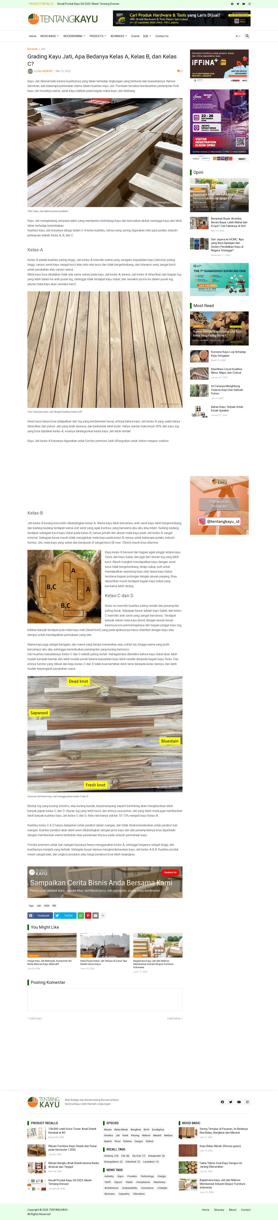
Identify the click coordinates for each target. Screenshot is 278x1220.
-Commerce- (147, 1188)
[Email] (95, 915)
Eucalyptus (158, 1129)
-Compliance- (143, 1182)
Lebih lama (173, 1018)
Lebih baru (36, 1018)
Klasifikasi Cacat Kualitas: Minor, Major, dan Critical (227, 371)
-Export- (118, 1182)
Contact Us (162, 36)
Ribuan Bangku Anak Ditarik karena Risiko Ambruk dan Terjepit (73, 1165)
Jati (43, 49)
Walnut (149, 1141)
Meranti (157, 1135)
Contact (246, 1209)
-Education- (139, 1193)
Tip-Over (138, 1155)
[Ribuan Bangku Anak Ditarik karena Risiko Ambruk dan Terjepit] (36, 1167)
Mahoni (146, 1135)
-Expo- (120, 1176)
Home (32, 36)
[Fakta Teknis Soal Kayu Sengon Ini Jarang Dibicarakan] (188, 1167)
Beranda (32, 49)
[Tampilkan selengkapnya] (103, 915)
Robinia (127, 1141)
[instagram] (249, 4)
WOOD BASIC (48, 36)
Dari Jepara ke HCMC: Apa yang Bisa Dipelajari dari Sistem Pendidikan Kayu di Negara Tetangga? (227, 245)
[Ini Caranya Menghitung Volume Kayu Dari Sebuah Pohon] (199, 390)
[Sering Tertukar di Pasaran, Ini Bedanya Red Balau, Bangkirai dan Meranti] (188, 1133)
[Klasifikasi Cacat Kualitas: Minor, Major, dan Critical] (199, 373)
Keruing (135, 1135)
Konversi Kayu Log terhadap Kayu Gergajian (228, 353)
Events (135, 36)
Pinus (117, 1141)
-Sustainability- (130, 1188)
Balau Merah (121, 1129)
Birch (146, 1129)
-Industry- (109, 1176)
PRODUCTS (96, 36)
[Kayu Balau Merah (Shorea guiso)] (188, 1150)
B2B (145, 36)
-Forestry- (132, 1176)
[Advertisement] (104, 474)
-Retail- (129, 1182)
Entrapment (156, 1155)
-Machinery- (159, 1182)
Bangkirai (136, 1129)
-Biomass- (109, 1193)
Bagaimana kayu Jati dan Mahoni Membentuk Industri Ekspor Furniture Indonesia (153, 964)
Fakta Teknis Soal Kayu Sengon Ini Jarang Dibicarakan (221, 1165)
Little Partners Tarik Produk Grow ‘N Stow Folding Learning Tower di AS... (100, 3)
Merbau (168, 1135)
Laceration (151, 1161)
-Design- (161, 1176)
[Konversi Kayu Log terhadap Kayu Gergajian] (199, 356)
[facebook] (232, 4)
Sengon (138, 1141)
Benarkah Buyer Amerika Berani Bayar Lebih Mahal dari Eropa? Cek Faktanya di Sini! (229, 222)
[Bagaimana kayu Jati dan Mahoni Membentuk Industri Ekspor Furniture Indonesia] (188, 1184)
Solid (46, 905)
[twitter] (238, 4)
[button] (238, 36)
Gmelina (108, 1135)
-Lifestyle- (162, 1188)
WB (54, 905)
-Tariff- (107, 1182)
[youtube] (243, 4)
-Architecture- (111, 1188)
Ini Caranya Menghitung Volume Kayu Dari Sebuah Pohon (227, 389)
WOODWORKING (72, 36)
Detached (133, 1161)
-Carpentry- (124, 1193)
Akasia (108, 1129)
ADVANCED (117, 36)
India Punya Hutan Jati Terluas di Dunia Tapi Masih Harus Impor (103, 962)
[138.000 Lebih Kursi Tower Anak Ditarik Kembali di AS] (36, 1133)
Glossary (219, 1209)
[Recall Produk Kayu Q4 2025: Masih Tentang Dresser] (36, 1185)
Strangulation (113, 1161)
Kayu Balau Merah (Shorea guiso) (220, 1146)
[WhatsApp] (81, 915)
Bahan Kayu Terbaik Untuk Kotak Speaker (227, 408)
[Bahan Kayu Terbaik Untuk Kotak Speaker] (199, 411)
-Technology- (147, 1176)
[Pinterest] (88, 915)
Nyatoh (108, 1141)
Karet (125, 1135)
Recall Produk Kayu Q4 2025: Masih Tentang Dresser (70, 1182)
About (232, 1209)
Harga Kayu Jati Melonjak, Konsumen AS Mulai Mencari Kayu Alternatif (49, 962)
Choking (111, 1155)
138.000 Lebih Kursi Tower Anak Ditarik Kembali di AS (72, 1130)
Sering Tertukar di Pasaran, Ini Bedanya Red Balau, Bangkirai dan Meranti (224, 1130)
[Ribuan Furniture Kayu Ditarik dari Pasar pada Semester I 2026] (36, 1150)
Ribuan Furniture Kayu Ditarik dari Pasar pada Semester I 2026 (72, 1148)
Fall (125, 1155)
